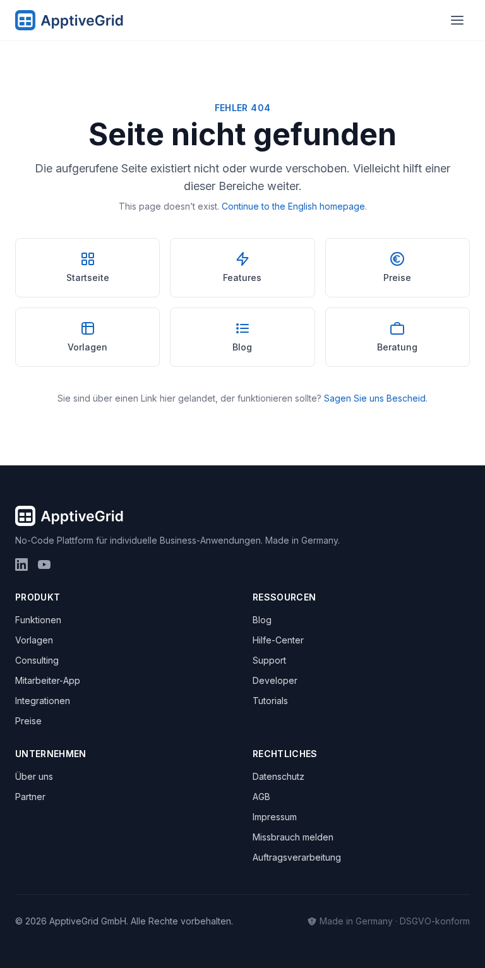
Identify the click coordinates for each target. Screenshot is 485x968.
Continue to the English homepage (293, 206)
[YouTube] (44, 564)
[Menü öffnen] (457, 20)
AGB (261, 796)
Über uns (34, 776)
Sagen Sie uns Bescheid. (376, 398)
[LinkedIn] (21, 564)
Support (269, 660)
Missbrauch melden (293, 837)
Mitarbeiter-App (47, 680)
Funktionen (38, 619)
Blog (262, 619)
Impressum (275, 816)
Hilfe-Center (278, 640)
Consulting (37, 660)
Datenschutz (278, 776)
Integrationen (42, 700)
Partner (30, 796)
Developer (275, 680)
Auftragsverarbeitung (297, 857)
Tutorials (270, 700)
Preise (28, 720)
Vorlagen (34, 640)
